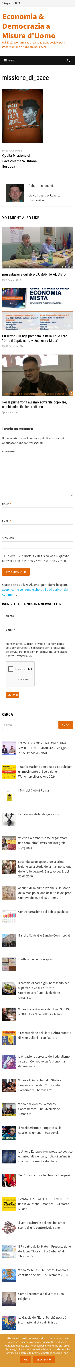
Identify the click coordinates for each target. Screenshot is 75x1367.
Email (6, 521)
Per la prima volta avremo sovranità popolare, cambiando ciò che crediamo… (34, 404)
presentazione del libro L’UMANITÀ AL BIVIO (34, 274)
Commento (10, 451)
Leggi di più (44, 1359)
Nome (6, 504)
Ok (25, 1359)
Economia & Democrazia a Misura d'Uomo (29, 25)
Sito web (8, 538)
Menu (11, 60)
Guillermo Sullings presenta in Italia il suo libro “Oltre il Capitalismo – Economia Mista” (34, 338)
